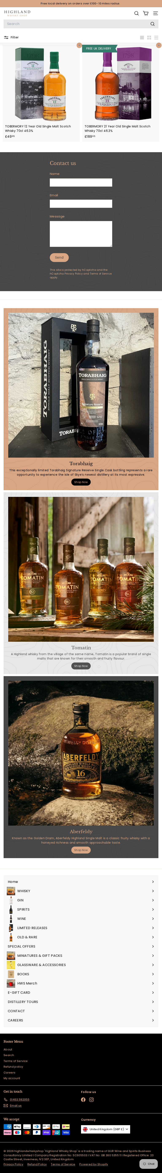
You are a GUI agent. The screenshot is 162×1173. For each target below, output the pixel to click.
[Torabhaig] (81, 385)
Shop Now (81, 482)
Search (9, 1055)
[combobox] (81, 24)
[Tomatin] (81, 569)
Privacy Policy (74, 273)
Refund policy (13, 1067)
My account (12, 1078)
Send (59, 257)
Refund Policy (37, 1164)
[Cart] (146, 13)
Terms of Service (101, 273)
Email (54, 195)
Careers (9, 1073)
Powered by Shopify (93, 1164)
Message (57, 216)
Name (54, 173)
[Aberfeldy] (81, 753)
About (8, 1049)
